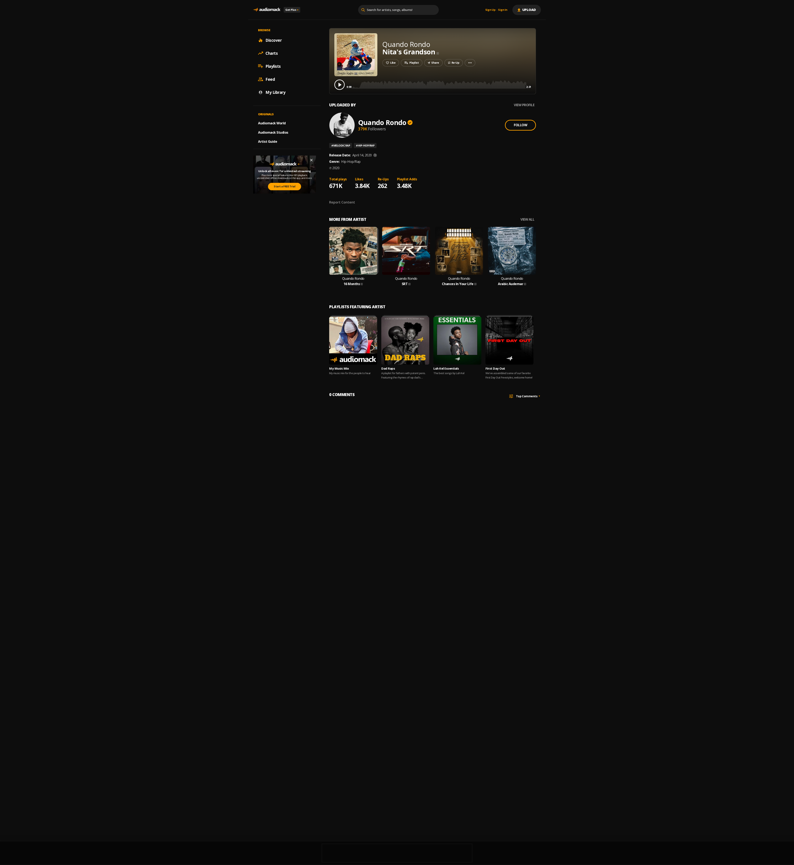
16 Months (352, 284)
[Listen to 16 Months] (353, 251)
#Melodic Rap (340, 145)
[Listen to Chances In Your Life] (459, 251)
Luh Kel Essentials (446, 368)
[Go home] (266, 10)
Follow (520, 125)
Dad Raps (388, 368)
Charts (271, 53)
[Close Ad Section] (311, 160)
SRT (405, 284)
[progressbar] (438, 84)
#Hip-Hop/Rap (365, 145)
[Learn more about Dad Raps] (405, 341)
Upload (529, 9)
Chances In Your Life (458, 284)
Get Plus (292, 10)
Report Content (342, 202)
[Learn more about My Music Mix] (353, 341)
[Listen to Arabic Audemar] (512, 251)
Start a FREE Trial (284, 186)
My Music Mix (339, 368)
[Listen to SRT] (406, 251)
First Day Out (495, 368)
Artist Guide (267, 141)
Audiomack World (272, 123)
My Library (275, 92)
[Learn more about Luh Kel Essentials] (457, 341)
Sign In (502, 10)
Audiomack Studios (273, 132)
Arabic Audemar (510, 284)
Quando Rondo (382, 122)
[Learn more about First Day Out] (509, 341)
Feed (270, 79)
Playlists (273, 66)
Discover (273, 40)
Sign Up (490, 10)
